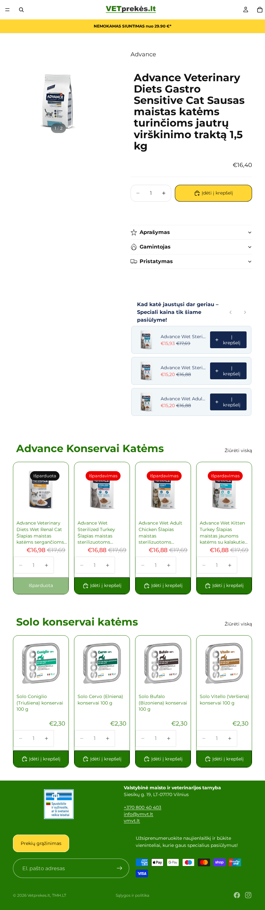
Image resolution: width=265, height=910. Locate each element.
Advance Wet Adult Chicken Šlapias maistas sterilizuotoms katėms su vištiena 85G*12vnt (183, 399)
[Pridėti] (113, 501)
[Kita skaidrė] (55, 490)
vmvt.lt (132, 821)
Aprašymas (155, 232)
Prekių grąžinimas (41, 843)
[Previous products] (231, 312)
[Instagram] (248, 895)
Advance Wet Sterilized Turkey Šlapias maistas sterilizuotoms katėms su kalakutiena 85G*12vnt (183, 368)
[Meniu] (7, 9)
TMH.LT (59, 895)
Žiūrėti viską (238, 450)
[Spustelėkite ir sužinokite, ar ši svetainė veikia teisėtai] (59, 804)
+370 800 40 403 (142, 807)
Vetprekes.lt (38, 895)
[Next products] (245, 312)
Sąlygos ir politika (132, 895)
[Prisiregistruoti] (119, 868)
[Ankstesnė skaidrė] (27, 490)
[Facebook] (237, 895)
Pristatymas (156, 261)
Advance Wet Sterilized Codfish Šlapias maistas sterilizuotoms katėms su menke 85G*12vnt (183, 336)
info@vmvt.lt (138, 814)
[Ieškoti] (21, 10)
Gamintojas (155, 247)
